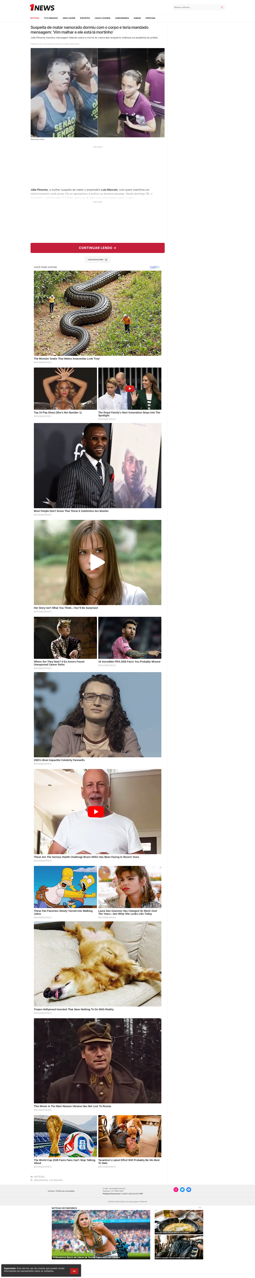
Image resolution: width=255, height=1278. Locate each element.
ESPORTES (85, 18)
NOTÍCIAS (34, 18)
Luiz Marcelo (56, 1180)
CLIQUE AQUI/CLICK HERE (132, 1194)
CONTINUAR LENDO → (97, 248)
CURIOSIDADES (122, 18)
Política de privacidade (65, 1191)
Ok (74, 1271)
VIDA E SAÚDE (69, 18)
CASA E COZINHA (102, 18)
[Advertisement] (98, 166)
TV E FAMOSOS (51, 18)
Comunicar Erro (95, 260)
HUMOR (137, 18)
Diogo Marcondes (71, 44)
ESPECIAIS (150, 18)
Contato (51, 1191)
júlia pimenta (41, 1180)
